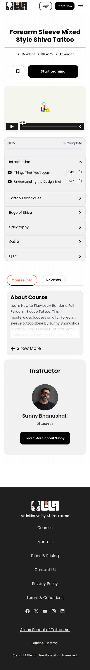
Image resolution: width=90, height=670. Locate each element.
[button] (80, 6)
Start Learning (53, 71)
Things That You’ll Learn (32, 172)
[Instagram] (53, 611)
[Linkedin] (62, 611)
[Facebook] (27, 611)
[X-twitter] (36, 611)
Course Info (22, 280)
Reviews (53, 280)
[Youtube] (45, 611)
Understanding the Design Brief (37, 181)
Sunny (45, 438)
